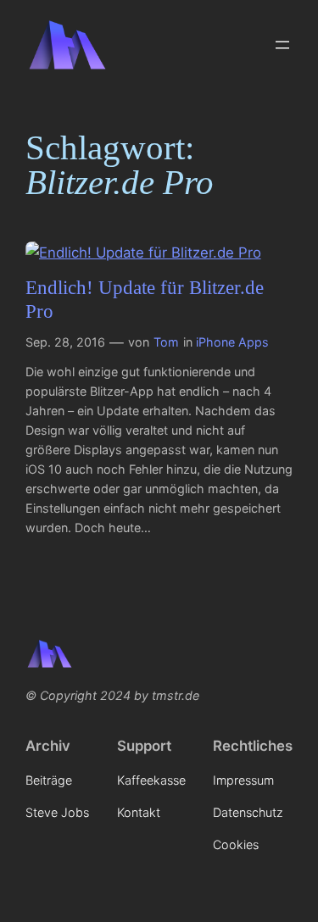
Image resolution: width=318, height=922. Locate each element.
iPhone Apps (232, 342)
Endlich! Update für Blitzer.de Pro (144, 299)
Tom (166, 342)
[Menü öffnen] (282, 45)
